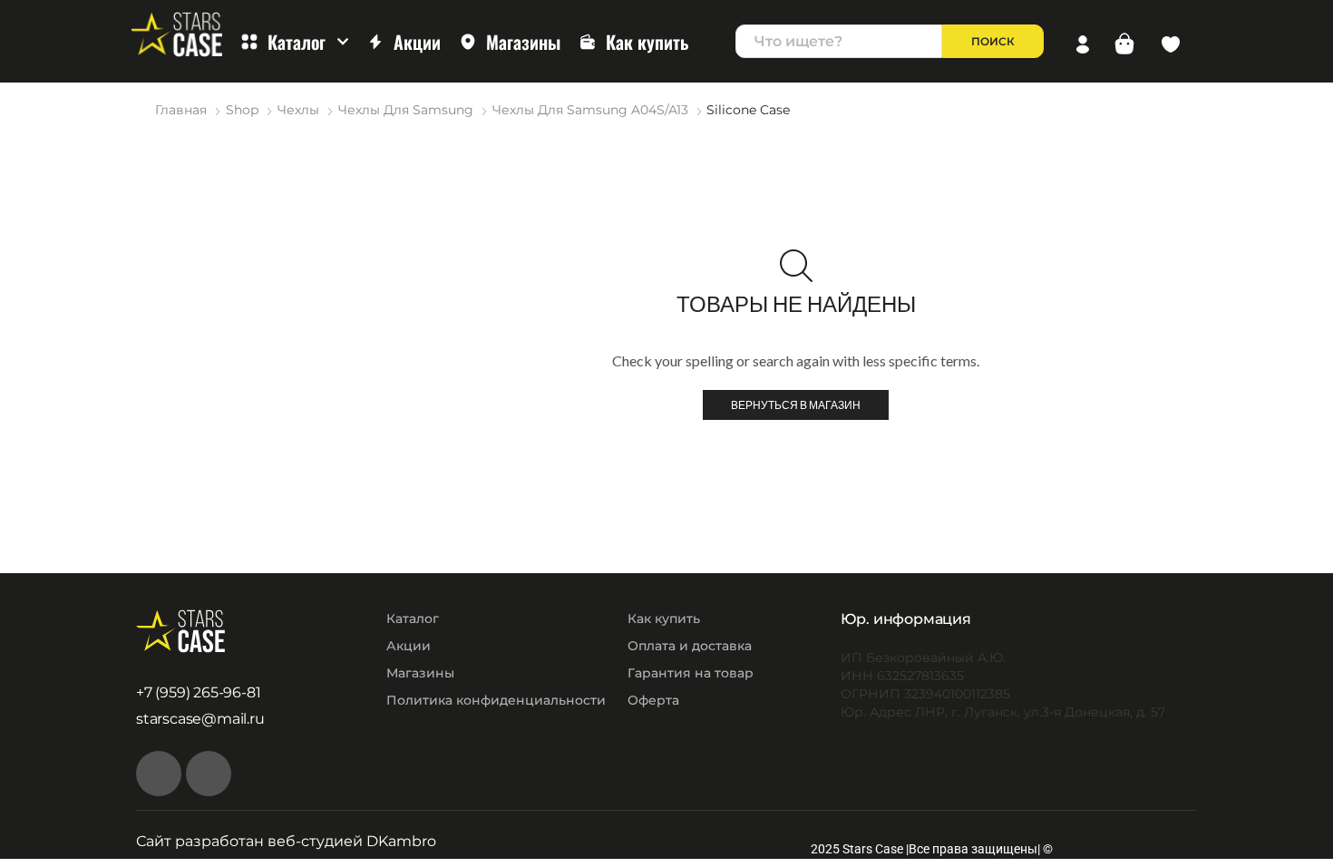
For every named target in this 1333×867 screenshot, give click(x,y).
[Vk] (158, 773)
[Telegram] (208, 773)
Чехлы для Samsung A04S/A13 (590, 110)
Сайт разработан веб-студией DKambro (286, 841)
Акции (417, 41)
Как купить (647, 41)
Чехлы (298, 110)
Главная (181, 110)
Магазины (523, 41)
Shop (242, 110)
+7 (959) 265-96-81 (198, 692)
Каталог (297, 41)
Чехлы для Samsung (405, 110)
